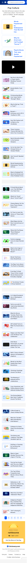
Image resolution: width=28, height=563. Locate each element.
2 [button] (8, 518)
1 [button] (5, 518)
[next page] (24, 517)
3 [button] (11, 518)
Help (23, 554)
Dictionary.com (5, 2)
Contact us (17, 554)
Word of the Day (13, 530)
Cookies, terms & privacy (13, 557)
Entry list (4, 554)
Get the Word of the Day (13, 540)
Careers (11, 554)
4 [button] (14, 518)
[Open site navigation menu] (3, 2)
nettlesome (13, 532)
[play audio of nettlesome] (9, 536)
